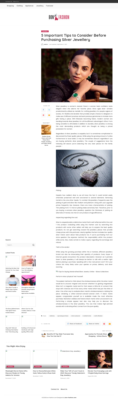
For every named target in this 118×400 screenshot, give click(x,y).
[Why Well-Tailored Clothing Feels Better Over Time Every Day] (13, 320)
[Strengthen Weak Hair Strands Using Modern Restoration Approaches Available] (28, 280)
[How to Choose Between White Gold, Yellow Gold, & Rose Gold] (45, 359)
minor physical (76, 316)
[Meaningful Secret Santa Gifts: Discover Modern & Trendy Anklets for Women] (18, 359)
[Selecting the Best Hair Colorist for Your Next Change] (13, 261)
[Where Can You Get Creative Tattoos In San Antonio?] (28, 301)
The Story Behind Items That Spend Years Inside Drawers (13, 310)
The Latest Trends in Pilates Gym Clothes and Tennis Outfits (12, 289)
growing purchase (63, 316)
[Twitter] (49, 110)
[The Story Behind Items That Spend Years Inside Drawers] (13, 301)
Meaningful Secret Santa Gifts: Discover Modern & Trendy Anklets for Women (17, 373)
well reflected (98, 316)
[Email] (49, 115)
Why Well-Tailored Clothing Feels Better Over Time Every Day (12, 330)
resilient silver (87, 316)
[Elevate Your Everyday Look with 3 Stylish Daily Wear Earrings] (100, 359)
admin (46, 44)
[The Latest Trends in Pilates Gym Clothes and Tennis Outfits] (13, 280)
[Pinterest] (43, 115)
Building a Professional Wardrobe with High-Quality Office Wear (28, 330)
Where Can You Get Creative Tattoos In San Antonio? (28, 310)
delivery (52, 316)
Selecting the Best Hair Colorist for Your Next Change (12, 270)
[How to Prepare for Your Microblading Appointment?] (28, 261)
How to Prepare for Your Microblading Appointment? (27, 270)
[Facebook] (43, 110)
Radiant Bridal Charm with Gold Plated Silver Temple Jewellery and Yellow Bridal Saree (46, 141)
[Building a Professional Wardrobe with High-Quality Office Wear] (28, 320)
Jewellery (45, 31)
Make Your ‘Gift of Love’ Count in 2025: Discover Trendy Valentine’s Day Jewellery (72, 373)
